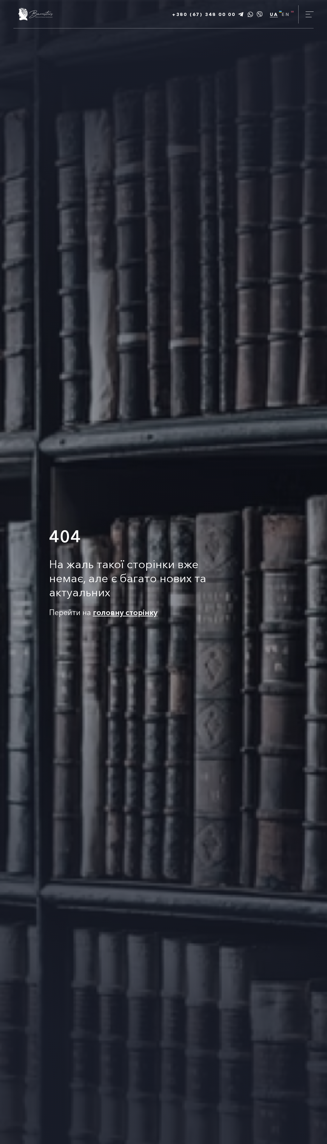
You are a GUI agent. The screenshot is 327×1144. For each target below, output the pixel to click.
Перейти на (103, 612)
